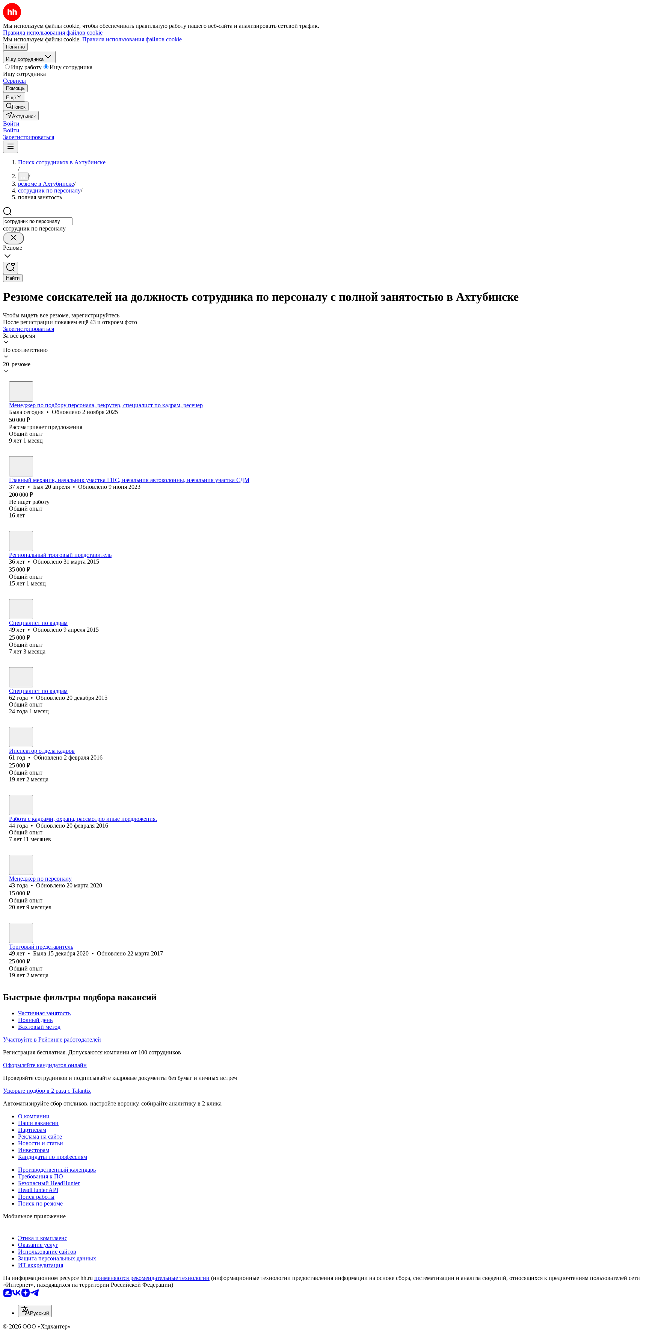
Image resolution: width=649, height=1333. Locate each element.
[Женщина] (21, 391)
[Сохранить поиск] (10, 268)
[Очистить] (13, 238)
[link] (16, 106)
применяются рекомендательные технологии (152, 1278)
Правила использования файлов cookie (132, 39)
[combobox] (37, 221)
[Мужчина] (21, 466)
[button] (11, 123)
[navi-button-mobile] (10, 147)
